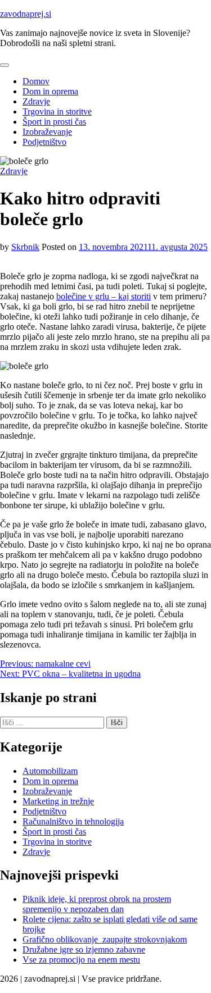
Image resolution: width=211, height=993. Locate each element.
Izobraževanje (47, 131)
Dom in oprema (50, 91)
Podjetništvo (44, 142)
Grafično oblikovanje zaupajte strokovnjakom (105, 939)
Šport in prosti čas (54, 121)
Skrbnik (25, 247)
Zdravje (36, 101)
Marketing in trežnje (58, 801)
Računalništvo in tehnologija (73, 821)
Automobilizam (50, 771)
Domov (36, 81)
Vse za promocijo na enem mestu (81, 959)
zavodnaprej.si (25, 14)
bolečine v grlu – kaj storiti (103, 296)
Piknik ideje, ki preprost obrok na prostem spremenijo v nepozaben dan (97, 904)
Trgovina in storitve (57, 111)
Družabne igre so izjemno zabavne (84, 949)
